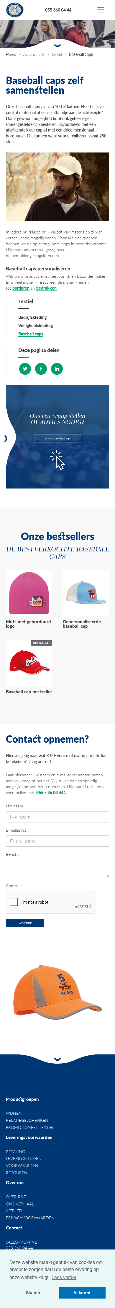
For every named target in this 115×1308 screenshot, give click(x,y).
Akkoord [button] (82, 1292)
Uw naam (14, 806)
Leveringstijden (24, 1158)
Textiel (56, 54)
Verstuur (25, 923)
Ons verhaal (20, 1204)
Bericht (12, 854)
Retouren (16, 1172)
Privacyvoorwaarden (30, 1218)
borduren (20, 288)
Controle (14, 885)
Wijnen (14, 1113)
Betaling (15, 1151)
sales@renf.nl (21, 1242)
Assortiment (33, 54)
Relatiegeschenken (27, 1120)
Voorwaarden (22, 1165)
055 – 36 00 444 (51, 792)
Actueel (14, 1210)
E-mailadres (16, 830)
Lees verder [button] (64, 1277)
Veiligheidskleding (35, 325)
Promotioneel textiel (30, 1127)
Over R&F (16, 1197)
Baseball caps (30, 334)
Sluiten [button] (33, 1292)
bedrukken (46, 288)
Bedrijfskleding (32, 317)
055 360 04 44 (58, 10)
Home (11, 54)
